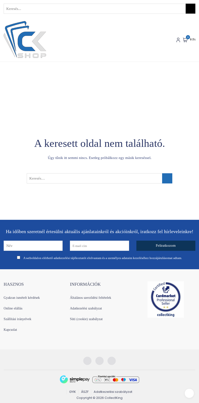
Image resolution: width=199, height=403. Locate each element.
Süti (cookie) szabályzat (86, 319)
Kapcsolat (10, 330)
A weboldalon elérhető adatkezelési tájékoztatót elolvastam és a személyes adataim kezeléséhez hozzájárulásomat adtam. (102, 258)
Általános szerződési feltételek (90, 298)
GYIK (72, 391)
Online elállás (13, 308)
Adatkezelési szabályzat (86, 308)
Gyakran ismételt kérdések (22, 298)
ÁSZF (85, 391)
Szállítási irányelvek (17, 319)
